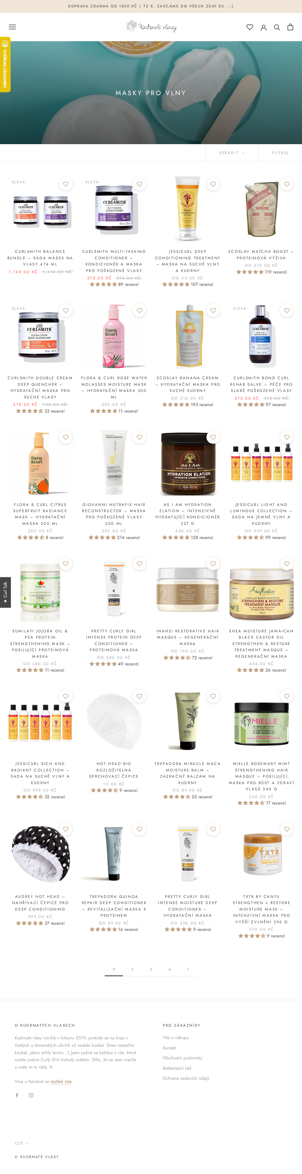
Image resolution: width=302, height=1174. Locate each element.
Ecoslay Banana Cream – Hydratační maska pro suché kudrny (188, 384)
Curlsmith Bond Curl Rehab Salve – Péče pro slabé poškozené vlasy (261, 384)
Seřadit (230, 153)
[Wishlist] (249, 27)
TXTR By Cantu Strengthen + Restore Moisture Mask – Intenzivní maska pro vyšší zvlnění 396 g (262, 909)
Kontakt (169, 1048)
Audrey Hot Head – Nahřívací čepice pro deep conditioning (40, 903)
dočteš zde (61, 1081)
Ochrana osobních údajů (186, 1078)
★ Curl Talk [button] (5, 592)
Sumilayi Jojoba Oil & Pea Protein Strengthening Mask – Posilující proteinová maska (40, 643)
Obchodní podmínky (182, 1058)
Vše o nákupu (176, 1037)
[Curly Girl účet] (264, 27)
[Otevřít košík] (290, 27)
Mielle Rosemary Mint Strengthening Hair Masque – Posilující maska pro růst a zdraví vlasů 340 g (262, 776)
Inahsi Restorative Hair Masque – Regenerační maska (188, 637)
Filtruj (280, 153)
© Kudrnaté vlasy (37, 1157)
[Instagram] (31, 1095)
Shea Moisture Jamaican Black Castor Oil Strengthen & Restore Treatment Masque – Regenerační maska (261, 643)
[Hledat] (277, 27)
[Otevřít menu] (12, 26)
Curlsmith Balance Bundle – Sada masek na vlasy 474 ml (40, 258)
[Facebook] (17, 1095)
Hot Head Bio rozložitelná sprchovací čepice (114, 770)
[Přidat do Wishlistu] (65, 184)
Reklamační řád (177, 1068)
